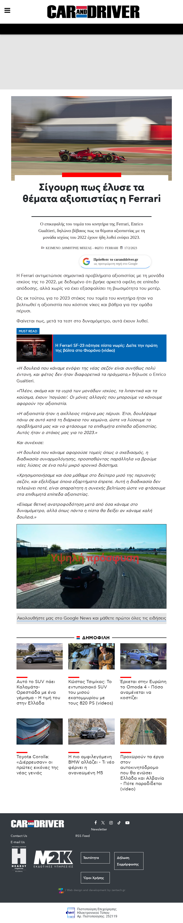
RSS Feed (82, 836)
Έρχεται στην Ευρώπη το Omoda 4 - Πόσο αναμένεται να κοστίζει (143, 690)
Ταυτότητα (91, 858)
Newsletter (99, 829)
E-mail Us (18, 842)
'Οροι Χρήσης (93, 878)
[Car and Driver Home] (39, 823)
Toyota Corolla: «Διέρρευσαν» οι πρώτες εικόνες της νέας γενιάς (37, 765)
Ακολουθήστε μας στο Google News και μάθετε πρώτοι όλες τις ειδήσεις (91, 618)
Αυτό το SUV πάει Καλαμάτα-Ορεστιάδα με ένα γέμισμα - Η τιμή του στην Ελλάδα (38, 692)
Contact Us (19, 836)
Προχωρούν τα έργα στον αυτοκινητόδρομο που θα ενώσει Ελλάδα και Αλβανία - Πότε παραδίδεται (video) (142, 773)
